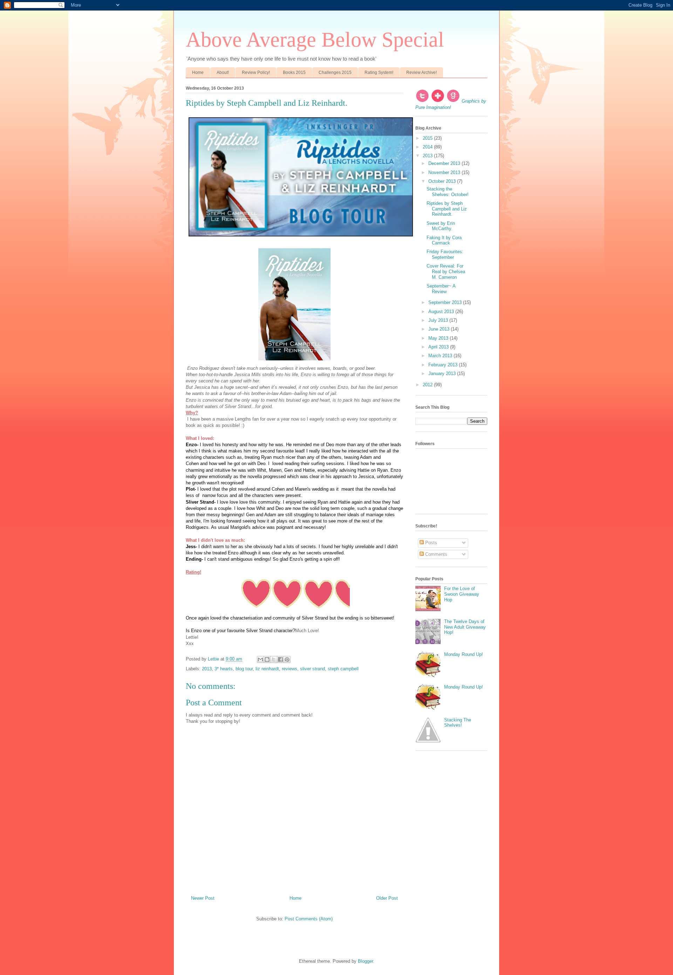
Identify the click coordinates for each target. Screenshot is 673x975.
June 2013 (439, 329)
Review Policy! (256, 72)
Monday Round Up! (463, 654)
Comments (435, 554)
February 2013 (443, 364)
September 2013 (445, 302)
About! (223, 72)
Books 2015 (294, 72)
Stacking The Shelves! (457, 722)
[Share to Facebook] (280, 659)
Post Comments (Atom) (309, 918)
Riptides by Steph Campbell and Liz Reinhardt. (447, 209)
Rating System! (379, 72)
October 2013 (442, 181)
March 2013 (441, 355)
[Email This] (260, 659)
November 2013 (445, 172)
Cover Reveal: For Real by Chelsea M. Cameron (446, 271)
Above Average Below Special (315, 39)
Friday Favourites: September (445, 254)
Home (198, 72)
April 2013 (439, 347)
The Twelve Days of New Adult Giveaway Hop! (465, 627)
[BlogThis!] (267, 659)
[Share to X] (273, 659)
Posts (430, 542)
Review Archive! (421, 72)
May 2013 (439, 338)
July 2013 (438, 320)
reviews (289, 668)
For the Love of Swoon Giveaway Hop (461, 594)
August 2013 (441, 311)
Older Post (387, 898)
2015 (428, 138)
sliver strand (312, 668)
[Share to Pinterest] (287, 659)
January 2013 (442, 373)
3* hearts (224, 668)
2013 (207, 668)
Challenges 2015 (335, 72)
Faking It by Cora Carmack (444, 240)
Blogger (365, 961)
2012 (428, 384)
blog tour (244, 668)
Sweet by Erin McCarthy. (441, 226)
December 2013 (445, 163)
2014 (428, 147)
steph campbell (343, 668)
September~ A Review (441, 288)
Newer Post (203, 898)
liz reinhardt (267, 668)
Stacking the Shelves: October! (448, 191)
